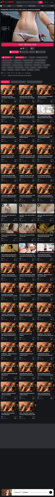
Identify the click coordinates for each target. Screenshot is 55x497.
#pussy (17, 69)
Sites (42, 5)
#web (27, 67)
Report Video (25, 52)
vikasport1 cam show (41, 57)
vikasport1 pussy (18, 62)
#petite (23, 69)
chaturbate (30, 69)
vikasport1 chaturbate (28, 60)
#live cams (10, 67)
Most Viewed (32, 5)
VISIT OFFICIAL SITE (27, 45)
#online (39, 67)
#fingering (10, 69)
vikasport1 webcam (7, 62)
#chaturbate (46, 65)
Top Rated (19, 5)
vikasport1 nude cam (39, 62)
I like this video (21, 48)
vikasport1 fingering (40, 60)
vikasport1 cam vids (7, 60)
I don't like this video (23, 48)
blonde (37, 69)
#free (45, 67)
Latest (9, 5)
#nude (4, 69)
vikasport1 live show (17, 65)
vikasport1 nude (6, 65)
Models (52, 5)
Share (33, 52)
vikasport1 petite (28, 62)
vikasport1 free (37, 65)
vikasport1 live (28, 65)
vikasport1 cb (18, 60)
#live (4, 67)
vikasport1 (32, 57)
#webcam (33, 67)
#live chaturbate (19, 67)
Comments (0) (41, 52)
